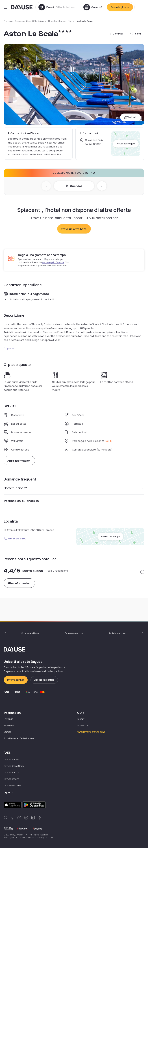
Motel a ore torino (117, 633)
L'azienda (8, 718)
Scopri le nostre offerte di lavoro (19, 738)
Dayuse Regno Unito (14, 766)
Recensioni (9, 725)
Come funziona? (15, 488)
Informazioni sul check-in (21, 501)
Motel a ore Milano (30, 633)
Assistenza (82, 725)
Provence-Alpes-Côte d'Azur (30, 21)
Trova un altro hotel (74, 229)
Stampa (7, 731)
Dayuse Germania (12, 785)
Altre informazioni (19, 461)
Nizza (71, 21)
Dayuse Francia (11, 759)
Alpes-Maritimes (56, 21)
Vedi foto (132, 117)
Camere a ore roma (74, 633)
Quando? (76, 186)
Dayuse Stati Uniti (12, 772)
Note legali (9, 837)
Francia (8, 21)
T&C (52, 837)
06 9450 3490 (17, 538)
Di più (7, 348)
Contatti (81, 718)
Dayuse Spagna (11, 778)
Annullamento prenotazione (91, 731)
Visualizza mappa (125, 143)
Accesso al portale (44, 679)
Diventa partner (15, 679)
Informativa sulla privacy (31, 837)
